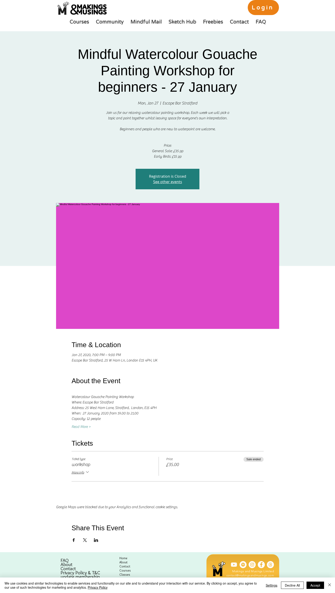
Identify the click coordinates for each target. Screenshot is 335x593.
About (66, 564)
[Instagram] (252, 564)
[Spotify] (243, 564)
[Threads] (270, 564)
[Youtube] (233, 564)
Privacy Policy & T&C (80, 573)
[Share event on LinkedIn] (96, 540)
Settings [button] (271, 585)
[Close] (329, 585)
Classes (124, 574)
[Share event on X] (85, 540)
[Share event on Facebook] (74, 540)
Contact (68, 569)
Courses (125, 570)
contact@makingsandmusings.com (250, 575)
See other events (167, 181)
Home (123, 558)
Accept (315, 585)
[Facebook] (261, 564)
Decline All (292, 585)
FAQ (65, 560)
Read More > (81, 427)
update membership (80, 577)
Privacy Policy (98, 587)
